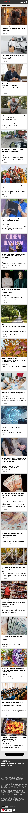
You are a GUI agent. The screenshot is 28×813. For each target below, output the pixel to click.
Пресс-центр (21, 763)
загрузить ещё (14, 754)
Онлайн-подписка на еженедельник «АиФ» (13, 767)
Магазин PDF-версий (7, 765)
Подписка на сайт (12, 763)
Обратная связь (5, 769)
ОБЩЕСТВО (4, 33)
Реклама (3, 763)
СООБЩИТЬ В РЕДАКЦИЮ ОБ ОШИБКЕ (11, 770)
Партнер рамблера (12, 806)
